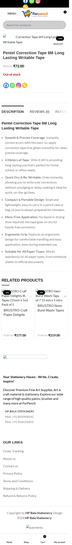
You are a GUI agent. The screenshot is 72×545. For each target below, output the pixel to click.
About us (9, 458)
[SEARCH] (62, 25)
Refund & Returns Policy (19, 496)
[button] (28, 294)
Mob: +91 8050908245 (19, 416)
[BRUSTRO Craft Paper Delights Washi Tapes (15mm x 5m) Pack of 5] (18, 298)
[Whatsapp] (12, 85)
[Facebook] (6, 85)
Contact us (10, 466)
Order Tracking (13, 451)
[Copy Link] (25, 7)
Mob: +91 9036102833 (19, 422)
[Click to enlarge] (10, 37)
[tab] (13, 111)
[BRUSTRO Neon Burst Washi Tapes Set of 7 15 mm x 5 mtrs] (52, 295)
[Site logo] (34, 13)
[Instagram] (18, 85)
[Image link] (25, 362)
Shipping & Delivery (16, 488)
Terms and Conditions (18, 481)
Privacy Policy (12, 473)
